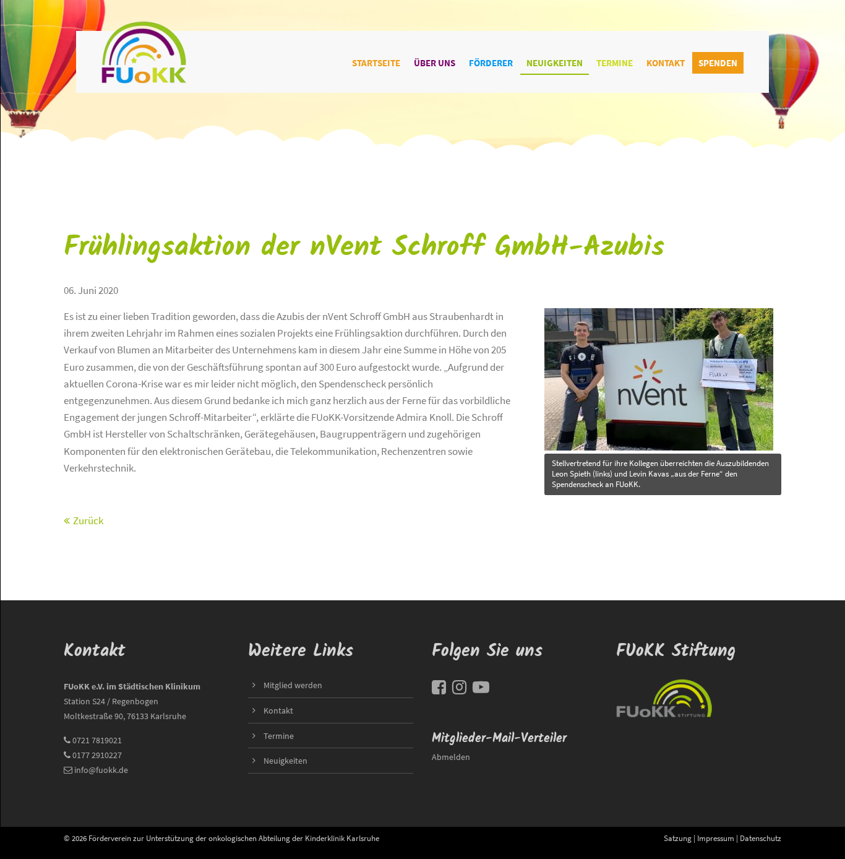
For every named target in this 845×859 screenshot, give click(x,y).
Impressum (715, 838)
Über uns (434, 63)
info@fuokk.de (101, 769)
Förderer (491, 63)
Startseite (376, 63)
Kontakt (665, 63)
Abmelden (451, 756)
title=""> (562, 308)
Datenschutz (760, 838)
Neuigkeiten (554, 63)
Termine (614, 63)
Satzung (678, 838)
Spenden (717, 63)
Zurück (88, 520)
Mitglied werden (293, 685)
